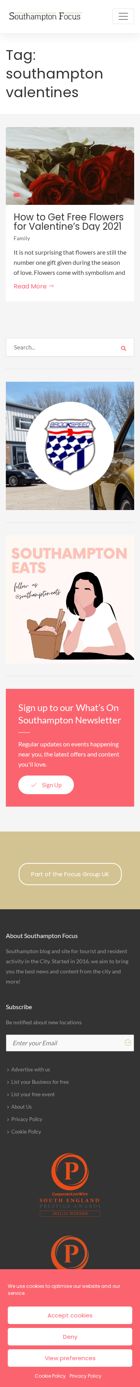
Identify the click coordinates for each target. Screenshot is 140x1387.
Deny (70, 1337)
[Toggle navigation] (123, 16)
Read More (31, 286)
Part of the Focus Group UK (70, 874)
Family (22, 238)
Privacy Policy (86, 1376)
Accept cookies (70, 1315)
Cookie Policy (50, 1376)
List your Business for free (40, 1082)
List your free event (33, 1094)
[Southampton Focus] (45, 16)
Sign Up (51, 784)
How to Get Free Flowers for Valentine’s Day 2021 (69, 222)
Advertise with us (30, 1069)
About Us (21, 1107)
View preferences (70, 1358)
